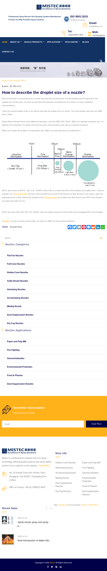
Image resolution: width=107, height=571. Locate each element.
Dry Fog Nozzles (15, 323)
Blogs (85, 42)
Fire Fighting (13, 350)
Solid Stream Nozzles (17, 281)
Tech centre (71, 42)
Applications (53, 42)
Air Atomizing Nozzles (18, 298)
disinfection (93, 505)
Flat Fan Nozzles (15, 255)
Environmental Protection (19, 367)
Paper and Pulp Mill (16, 341)
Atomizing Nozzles (16, 289)
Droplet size (16, 227)
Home (4, 42)
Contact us (8, 52)
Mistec (52, 563)
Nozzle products (33, 42)
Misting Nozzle (14, 306)
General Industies (15, 358)
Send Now (96, 424)
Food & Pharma (15, 375)
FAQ (22, 80)
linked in (84, 505)
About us (15, 42)
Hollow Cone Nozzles (17, 272)
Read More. (44, 466)
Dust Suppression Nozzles (20, 315)
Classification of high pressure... (34, 522)
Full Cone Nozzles (16, 264)
